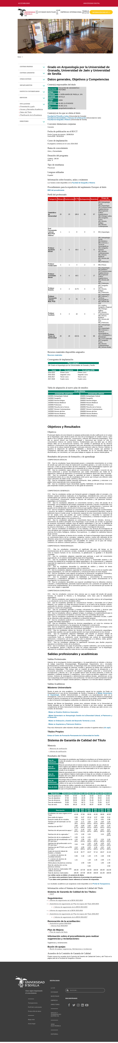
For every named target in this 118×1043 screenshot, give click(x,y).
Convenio (51, 127)
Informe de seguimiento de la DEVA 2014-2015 (71, 907)
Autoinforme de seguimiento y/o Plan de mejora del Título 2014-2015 (74, 904)
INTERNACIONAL (76, 12)
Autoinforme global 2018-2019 (60, 923)
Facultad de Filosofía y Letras (58, 116)
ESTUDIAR (42, 12)
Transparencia (32, 1003)
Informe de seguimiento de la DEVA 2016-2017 (71, 917)
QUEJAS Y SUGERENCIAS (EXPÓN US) (56, 1014)
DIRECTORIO (55, 1004)
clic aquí (107, 727)
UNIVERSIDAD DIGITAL (91, 3)
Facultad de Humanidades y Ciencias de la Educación (67, 118)
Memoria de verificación (58, 748)
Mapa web (31, 1019)
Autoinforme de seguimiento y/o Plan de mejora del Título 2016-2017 (74, 914)
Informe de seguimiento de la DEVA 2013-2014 (66, 900)
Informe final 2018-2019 (59, 926)
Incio (19, 57)
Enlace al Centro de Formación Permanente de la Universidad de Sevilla (73, 735)
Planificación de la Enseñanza (31, 115)
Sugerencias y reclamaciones (57, 943)
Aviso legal (31, 1024)
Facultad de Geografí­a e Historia (83, 183)
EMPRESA (54, 1000)
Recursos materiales (55, 355)
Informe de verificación (58, 751)
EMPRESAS (65, 12)
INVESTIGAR (51, 12)
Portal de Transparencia (101, 884)
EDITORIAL (54, 1034)
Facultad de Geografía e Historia (59, 119)
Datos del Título (26, 112)
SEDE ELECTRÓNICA (56, 1025)
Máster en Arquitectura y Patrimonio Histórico (65, 724)
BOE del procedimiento (56, 190)
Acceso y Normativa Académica (31, 109)
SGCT (52, 894)
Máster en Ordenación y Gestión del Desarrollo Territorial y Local (72, 721)
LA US (37, 12)
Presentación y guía (27, 106)
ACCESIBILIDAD (24, 3)
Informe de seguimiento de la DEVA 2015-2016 (66, 910)
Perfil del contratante (35, 1007)
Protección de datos (34, 1011)
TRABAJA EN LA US (85, 12)
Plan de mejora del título (59, 932)
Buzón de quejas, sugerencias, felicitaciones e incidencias (71, 949)
